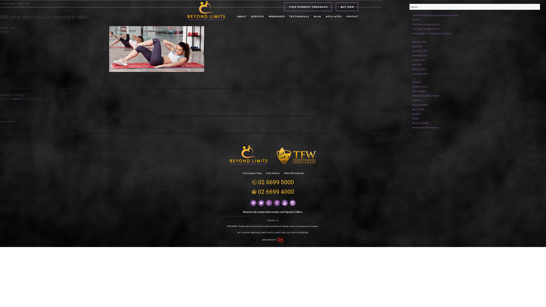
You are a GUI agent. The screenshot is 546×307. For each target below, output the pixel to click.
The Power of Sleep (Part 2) (426, 25)
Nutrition (416, 100)
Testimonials (299, 16)
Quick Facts (418, 110)
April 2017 (417, 65)
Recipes (416, 114)
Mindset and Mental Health (425, 96)
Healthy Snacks (420, 87)
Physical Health (420, 105)
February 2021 (419, 42)
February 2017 (419, 69)
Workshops (276, 16)
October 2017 (419, 60)
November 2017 (420, 56)
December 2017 (420, 51)
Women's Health (420, 123)
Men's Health (418, 91)
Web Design (267, 240)
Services (257, 16)
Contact (352, 16)
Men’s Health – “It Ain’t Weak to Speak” (432, 34)
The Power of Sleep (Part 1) (426, 29)
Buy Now (347, 7)
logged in (17, 99)
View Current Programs (308, 7)
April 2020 (417, 47)
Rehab (415, 119)
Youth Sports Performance (425, 128)
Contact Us (273, 220)
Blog (317, 16)
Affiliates (333, 16)
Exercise (416, 82)
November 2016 (420, 74)
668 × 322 (4, 32)
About (241, 16)
